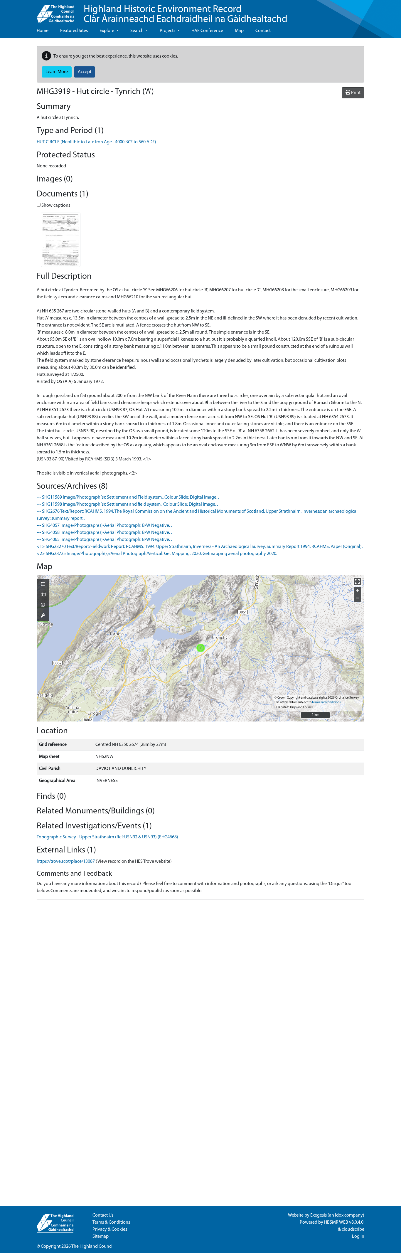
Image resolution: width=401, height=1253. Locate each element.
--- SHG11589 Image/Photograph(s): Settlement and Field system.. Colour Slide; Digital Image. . (128, 497)
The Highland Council (92, 1246)
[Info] (43, 605)
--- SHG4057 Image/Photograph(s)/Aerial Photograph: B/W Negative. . (104, 525)
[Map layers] (43, 584)
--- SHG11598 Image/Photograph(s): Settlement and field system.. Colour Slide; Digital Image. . (127, 504)
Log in (358, 1236)
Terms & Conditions (111, 1222)
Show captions (55, 205)
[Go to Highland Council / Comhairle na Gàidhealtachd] (55, 12)
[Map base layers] (43, 595)
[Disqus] (200, 977)
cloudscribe (353, 1229)
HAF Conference (207, 30)
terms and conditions (326, 702)
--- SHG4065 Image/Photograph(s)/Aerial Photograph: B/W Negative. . (104, 539)
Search (137, 30)
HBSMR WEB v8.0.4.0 (344, 1222)
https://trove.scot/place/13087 (66, 861)
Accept (84, 72)
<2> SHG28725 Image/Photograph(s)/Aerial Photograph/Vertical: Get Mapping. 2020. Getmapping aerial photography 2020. (157, 553)
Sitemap (100, 1236)
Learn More (57, 72)
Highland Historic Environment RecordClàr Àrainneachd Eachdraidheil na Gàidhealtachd (185, 14)
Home (42, 30)
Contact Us (102, 1215)
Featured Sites (74, 30)
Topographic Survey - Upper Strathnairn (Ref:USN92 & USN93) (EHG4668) (107, 837)
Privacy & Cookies (109, 1229)
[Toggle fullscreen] (357, 581)
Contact (263, 30)
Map (239, 30)
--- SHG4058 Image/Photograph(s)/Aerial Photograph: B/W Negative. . (104, 532)
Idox (339, 1215)
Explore (107, 30)
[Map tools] (43, 616)
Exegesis (318, 1215)
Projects (168, 30)
